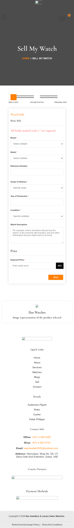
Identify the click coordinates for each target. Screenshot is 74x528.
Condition (15, 210)
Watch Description (18, 224)
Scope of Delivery (19, 182)
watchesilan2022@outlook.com (41, 448)
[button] (4, 17)
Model (13, 152)
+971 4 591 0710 (40, 442)
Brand (13, 138)
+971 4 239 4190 (41, 437)
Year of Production (19, 196)
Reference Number (18, 166)
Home (25, 58)
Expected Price (17, 260)
